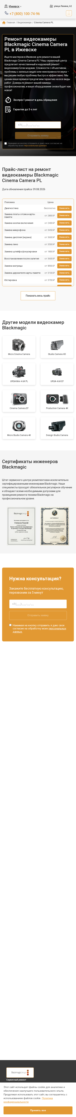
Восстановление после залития (21, 258)
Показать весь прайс (38, 295)
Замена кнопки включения (18, 223)
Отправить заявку (38, 135)
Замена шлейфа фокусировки (20, 251)
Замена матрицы (13, 265)
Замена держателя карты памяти (22, 273)
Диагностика (11, 208)
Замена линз (11, 244)
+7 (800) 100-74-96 (25, 13)
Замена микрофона (14, 230)
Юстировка (10, 280)
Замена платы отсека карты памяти (19, 215)
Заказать (64, 208)
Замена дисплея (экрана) (18, 237)
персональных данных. (35, 145)
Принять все (38, 1110)
